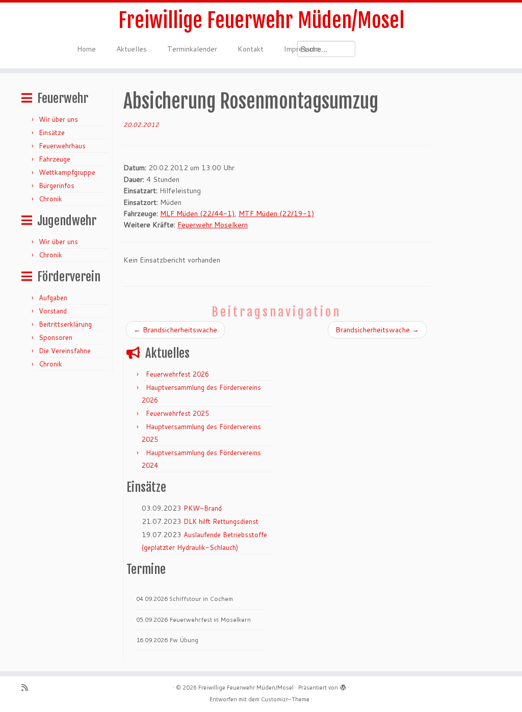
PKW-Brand (203, 508)
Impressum (301, 49)
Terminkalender (192, 49)
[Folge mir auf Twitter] (41, 687)
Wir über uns (58, 119)
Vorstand (53, 310)
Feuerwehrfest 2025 (177, 413)
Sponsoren (55, 337)
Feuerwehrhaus (62, 145)
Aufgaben (53, 297)
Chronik (50, 198)
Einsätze (52, 132)
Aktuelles (131, 49)
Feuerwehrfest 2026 (177, 374)
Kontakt (251, 49)
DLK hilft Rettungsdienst (221, 521)
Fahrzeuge (54, 159)
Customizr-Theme (285, 699)
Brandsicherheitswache (175, 330)
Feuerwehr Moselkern (212, 225)
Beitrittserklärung (65, 324)
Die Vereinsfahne (65, 350)
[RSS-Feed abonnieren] (28, 687)
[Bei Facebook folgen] (53, 687)
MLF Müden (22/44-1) (197, 213)
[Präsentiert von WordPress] (343, 685)
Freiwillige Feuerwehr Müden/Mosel (261, 20)
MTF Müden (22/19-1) (276, 213)
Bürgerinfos (56, 185)
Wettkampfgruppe (67, 172)
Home (86, 49)
